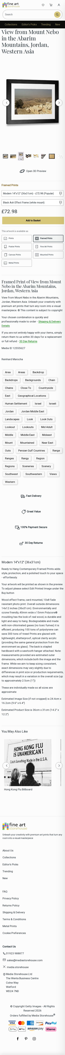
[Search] (57, 14)
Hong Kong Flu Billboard (18, 789)
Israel (38, 403)
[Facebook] (17, 1040)
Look (30, 419)
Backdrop (38, 372)
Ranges (9, 458)
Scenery (46, 466)
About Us (8, 850)
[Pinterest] (26, 1040)
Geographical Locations (32, 395)
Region (40, 458)
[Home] (13, 4)
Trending (46, 24)
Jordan (9, 411)
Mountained (27, 442)
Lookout (10, 427)
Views (53, 474)
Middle (9, 434)
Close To (26, 387)
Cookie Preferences (14, 933)
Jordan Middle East (32, 411)
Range (56, 450)
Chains (9, 387)
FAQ (5, 891)
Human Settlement (16, 403)
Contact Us (9, 946)
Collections (11, 24)
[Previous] (6, 102)
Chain (51, 380)
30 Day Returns (28, 341)
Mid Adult (47, 427)
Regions (10, 466)
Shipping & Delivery (14, 912)
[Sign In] (58, 4)
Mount (9, 442)
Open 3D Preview (36, 171)
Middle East (28, 434)
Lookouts (28, 427)
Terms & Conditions (14, 919)
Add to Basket (33, 220)
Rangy (25, 458)
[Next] (59, 102)
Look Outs (46, 419)
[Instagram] (34, 1040)
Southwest (11, 474)
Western (10, 481)
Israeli (52, 403)
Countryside (46, 387)
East (7, 395)
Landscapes (12, 419)
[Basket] (51, 4)
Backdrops (11, 380)
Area (8, 372)
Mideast (47, 434)
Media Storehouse (42, 1015)
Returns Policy (11, 905)
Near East (47, 442)
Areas (21, 372)
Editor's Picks (29, 24)
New (57, 24)
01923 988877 (15, 953)
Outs (8, 450)
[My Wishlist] (43, 4)
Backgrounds (33, 380)
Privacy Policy (11, 898)
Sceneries (28, 466)
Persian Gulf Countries (31, 450)
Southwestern (33, 474)
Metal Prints (10, 926)
